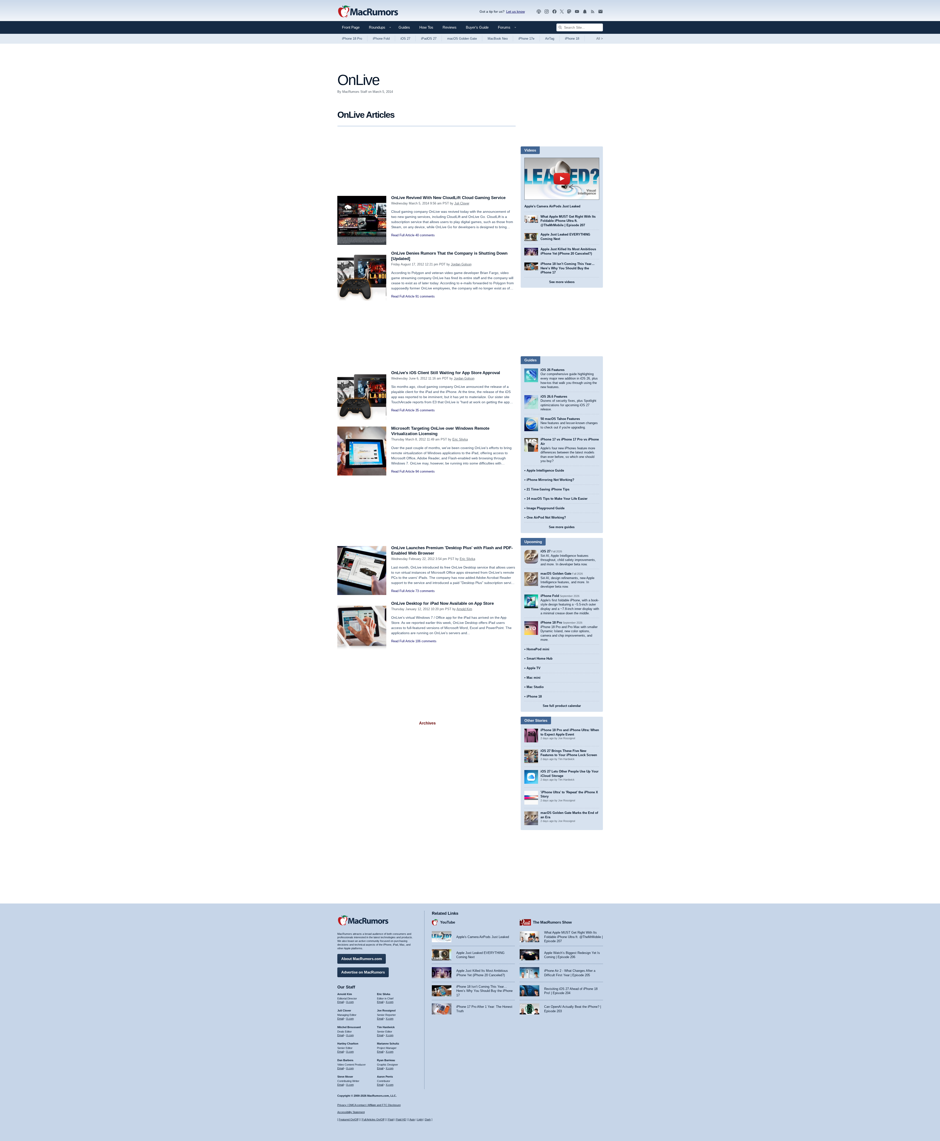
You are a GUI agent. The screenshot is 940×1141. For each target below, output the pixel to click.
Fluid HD (401, 1119)
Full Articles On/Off (373, 1119)
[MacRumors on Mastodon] (569, 11)
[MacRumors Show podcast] (538, 11)
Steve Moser (345, 1076)
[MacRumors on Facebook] (554, 11)
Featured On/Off (348, 1119)
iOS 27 (405, 38)
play (561, 179)
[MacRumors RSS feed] (592, 11)
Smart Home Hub (539, 658)
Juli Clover (461, 203)
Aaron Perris (385, 1076)
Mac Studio (535, 687)
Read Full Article (402, 235)
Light (420, 1119)
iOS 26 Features (552, 370)
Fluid (391, 1119)
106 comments (425, 641)
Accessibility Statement (351, 1112)
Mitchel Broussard (349, 1027)
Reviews (450, 27)
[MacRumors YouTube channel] (577, 11)
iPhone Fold (381, 38)
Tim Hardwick (386, 1027)
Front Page (351, 27)
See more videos (562, 282)
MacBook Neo (498, 38)
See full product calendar (562, 706)
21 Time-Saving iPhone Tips (548, 489)
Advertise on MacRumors (363, 972)
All (599, 38)
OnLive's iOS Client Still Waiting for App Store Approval (445, 372)
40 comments (425, 235)
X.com (350, 1001)
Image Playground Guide (545, 508)
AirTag (549, 38)
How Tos (426, 27)
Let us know (515, 11)
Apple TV (533, 668)
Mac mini (533, 677)
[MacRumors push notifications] (584, 11)
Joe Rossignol (386, 1010)
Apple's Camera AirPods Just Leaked (552, 206)
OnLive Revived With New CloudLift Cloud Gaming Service (448, 197)
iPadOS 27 (428, 38)
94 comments (425, 471)
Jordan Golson (461, 264)
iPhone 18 (572, 38)
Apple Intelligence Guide (545, 470)
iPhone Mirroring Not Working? (550, 480)
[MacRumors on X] (562, 11)
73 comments (425, 591)
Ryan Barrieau (386, 1060)
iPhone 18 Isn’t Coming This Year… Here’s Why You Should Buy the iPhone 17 (567, 268)
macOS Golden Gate (462, 38)
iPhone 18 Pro (352, 38)
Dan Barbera (345, 1060)
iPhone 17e (526, 38)
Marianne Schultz (388, 1043)
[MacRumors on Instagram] (546, 11)
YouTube (447, 922)
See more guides (562, 527)
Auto (412, 1119)
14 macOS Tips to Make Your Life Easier (557, 498)
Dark (428, 1119)
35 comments (425, 410)
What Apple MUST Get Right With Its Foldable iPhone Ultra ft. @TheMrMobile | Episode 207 (568, 221)
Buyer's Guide (477, 27)
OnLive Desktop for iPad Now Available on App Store (442, 603)
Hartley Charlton (347, 1043)
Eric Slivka (460, 439)
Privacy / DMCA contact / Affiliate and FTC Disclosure (369, 1105)
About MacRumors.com (361, 959)
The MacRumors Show (552, 922)
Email (340, 1001)
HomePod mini (538, 649)
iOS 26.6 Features (553, 396)
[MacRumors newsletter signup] (600, 11)
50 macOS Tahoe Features (560, 419)
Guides (404, 27)
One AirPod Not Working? (546, 517)
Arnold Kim (464, 609)
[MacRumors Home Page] (368, 11)
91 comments (425, 296)
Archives (427, 723)
